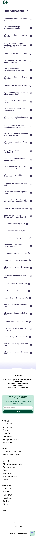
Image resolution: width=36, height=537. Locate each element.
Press (5, 470)
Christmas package (12, 451)
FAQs (5, 457)
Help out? (7, 442)
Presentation (9, 467)
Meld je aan (17, 397)
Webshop (7, 436)
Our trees (7, 424)
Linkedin (7, 488)
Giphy (5, 504)
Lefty (5, 480)
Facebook (7, 498)
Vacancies (7, 473)
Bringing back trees (12, 439)
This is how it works (12, 454)
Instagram (7, 495)
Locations (7, 433)
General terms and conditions (18, 523)
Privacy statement (18, 526)
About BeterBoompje (12, 464)
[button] (31, 2)
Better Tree (18, 530)
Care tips (7, 461)
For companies (10, 476)
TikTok (6, 491)
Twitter (6, 501)
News (5, 430)
